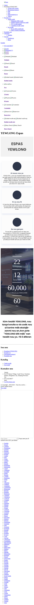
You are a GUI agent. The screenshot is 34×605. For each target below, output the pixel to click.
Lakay (6, 5)
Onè (9, 13)
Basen (6, 73)
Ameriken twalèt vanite (17, 25)
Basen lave (7, 115)
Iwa (5, 87)
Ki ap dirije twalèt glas (17, 29)
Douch (6, 67)
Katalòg (10, 35)
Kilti (9, 11)
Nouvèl (6, 36)
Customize (7, 108)
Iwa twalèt (10, 27)
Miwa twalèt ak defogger (18, 30)
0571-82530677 (8, 46)
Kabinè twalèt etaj (9, 122)
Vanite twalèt (11, 19)
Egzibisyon (11, 38)
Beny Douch (8, 129)
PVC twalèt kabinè (16, 24)
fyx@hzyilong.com (9, 382)
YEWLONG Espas (13, 8)
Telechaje (6, 33)
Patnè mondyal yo (13, 14)
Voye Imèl (3, 388)
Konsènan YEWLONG (10, 351)
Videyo (10, 16)
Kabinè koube (8, 80)
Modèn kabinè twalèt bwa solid (19, 22)
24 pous (6, 94)
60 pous (6, 101)
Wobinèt (6, 60)
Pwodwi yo (7, 18)
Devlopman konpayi (13, 10)
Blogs (9, 40)
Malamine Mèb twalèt (17, 21)
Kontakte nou (8, 32)
